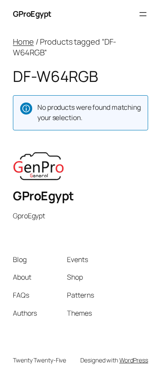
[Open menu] (143, 14)
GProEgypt (32, 14)
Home (23, 41)
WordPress (133, 360)
